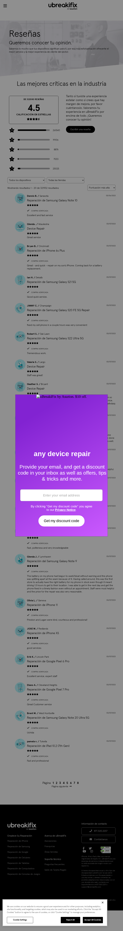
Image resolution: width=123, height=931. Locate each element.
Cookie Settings (20, 920)
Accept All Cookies (92, 920)
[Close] (102, 902)
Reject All (70, 920)
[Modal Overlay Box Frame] (61, 465)
